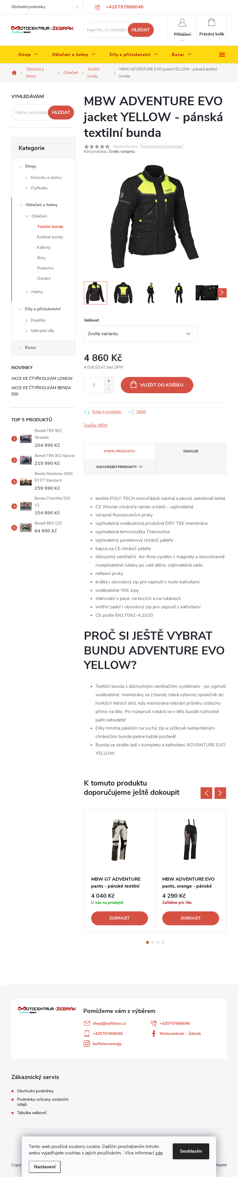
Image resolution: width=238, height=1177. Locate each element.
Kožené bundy (50, 237)
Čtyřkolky (39, 188)
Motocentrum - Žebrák (180, 1033)
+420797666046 (175, 1023)
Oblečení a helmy (41, 205)
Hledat (140, 30)
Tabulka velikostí (31, 1113)
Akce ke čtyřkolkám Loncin (41, 378)
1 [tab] (147, 942)
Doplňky (38, 320)
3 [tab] (157, 942)
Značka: (96, 425)
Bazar (30, 347)
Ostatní (44, 278)
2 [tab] (152, 942)
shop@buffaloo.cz (109, 1023)
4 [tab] (163, 942)
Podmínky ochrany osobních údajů (42, 1102)
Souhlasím (191, 1151)
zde (159, 1153)
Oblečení (39, 216)
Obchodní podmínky (28, 7)
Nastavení (44, 1167)
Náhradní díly (42, 330)
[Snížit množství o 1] (108, 389)
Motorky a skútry (46, 177)
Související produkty (116, 467)
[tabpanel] (119, 870)
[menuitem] (28, 55)
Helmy (37, 292)
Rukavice (45, 268)
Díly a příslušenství (43, 309)
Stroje (30, 166)
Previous (206, 793)
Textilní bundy (50, 226)
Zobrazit (119, 918)
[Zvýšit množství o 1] (108, 381)
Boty (41, 258)
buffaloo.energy (107, 1044)
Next (220, 793)
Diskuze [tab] (190, 451)
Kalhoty (44, 247)
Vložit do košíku (161, 385)
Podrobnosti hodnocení (161, 146)
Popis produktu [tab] (119, 451)
